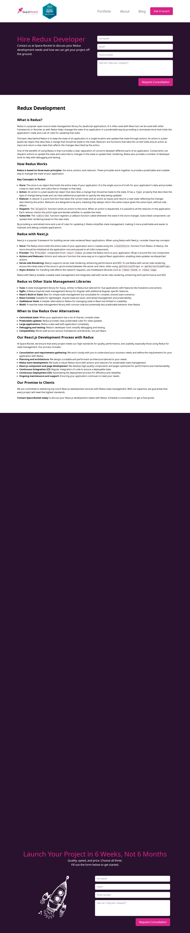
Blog (142, 11)
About (125, 11)
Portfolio (104, 11)
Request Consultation (155, 82)
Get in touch (161, 11)
